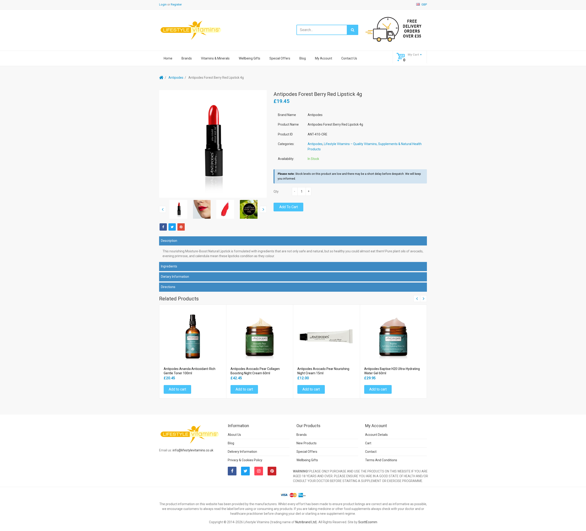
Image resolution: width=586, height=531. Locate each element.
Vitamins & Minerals (215, 58)
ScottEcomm (367, 522)
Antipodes (175, 77)
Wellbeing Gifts (249, 58)
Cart (368, 443)
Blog (302, 58)
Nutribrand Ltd (305, 522)
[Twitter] (172, 227)
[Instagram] (258, 471)
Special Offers (279, 58)
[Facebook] (163, 227)
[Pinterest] (272, 471)
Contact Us (349, 58)
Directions (168, 287)
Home (168, 58)
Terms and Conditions (381, 460)
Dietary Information (175, 276)
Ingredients (169, 266)
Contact (371, 451)
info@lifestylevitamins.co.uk (193, 450)
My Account (323, 58)
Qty (276, 191)
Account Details (376, 435)
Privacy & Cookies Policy (245, 460)
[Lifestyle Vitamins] (191, 30)
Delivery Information (242, 451)
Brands (187, 58)
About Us (234, 435)
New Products (306, 443)
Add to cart (288, 207)
